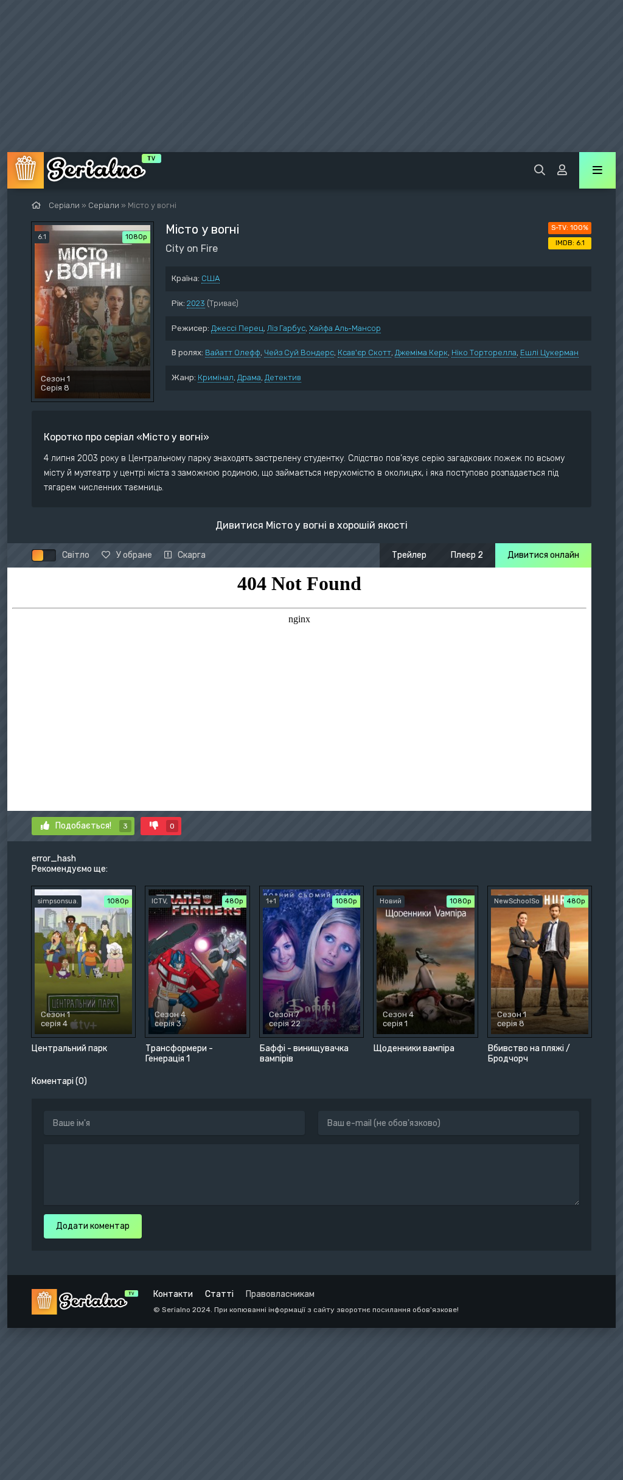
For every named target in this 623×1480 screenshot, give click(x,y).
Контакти (173, 1294)
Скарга (192, 555)
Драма (249, 377)
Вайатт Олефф (232, 352)
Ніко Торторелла (484, 352)
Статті (219, 1294)
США (210, 278)
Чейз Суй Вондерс (299, 352)
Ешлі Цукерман (549, 352)
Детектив (283, 377)
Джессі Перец (237, 328)
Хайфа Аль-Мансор (345, 328)
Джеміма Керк (421, 352)
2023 (196, 303)
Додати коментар (93, 1226)
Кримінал (216, 377)
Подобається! (91, 826)
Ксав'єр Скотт (364, 352)
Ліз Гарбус (286, 328)
